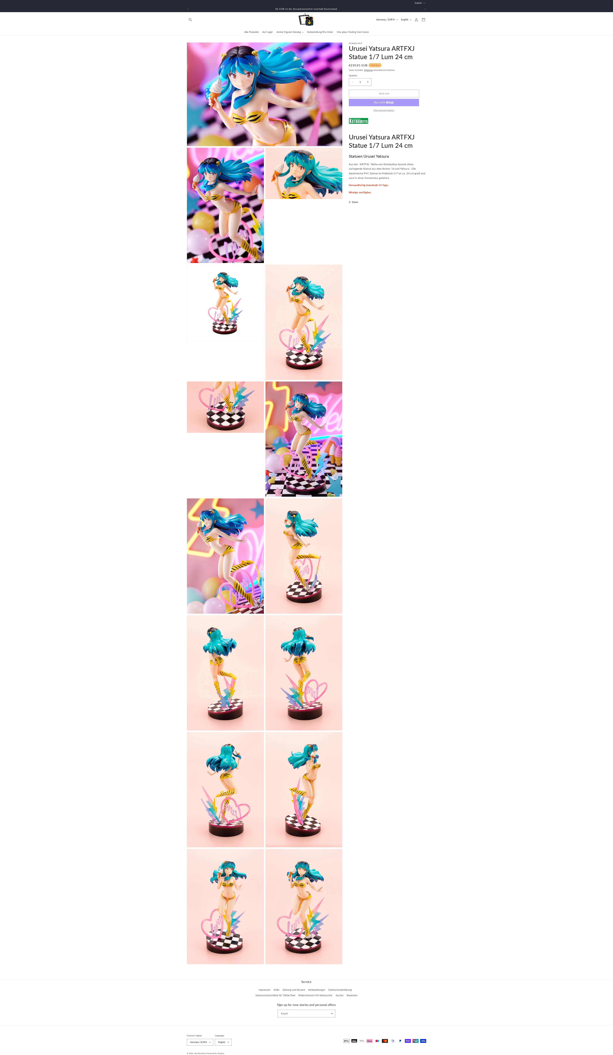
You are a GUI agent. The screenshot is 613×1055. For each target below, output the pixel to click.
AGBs (276, 989)
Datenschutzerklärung (340, 989)
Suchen (340, 995)
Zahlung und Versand (294, 989)
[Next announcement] (425, 9)
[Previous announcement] (187, 9)
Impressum (264, 989)
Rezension (352, 995)
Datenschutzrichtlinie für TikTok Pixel (275, 995)
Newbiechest (200, 1053)
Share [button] (355, 202)
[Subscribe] (331, 1013)
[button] (190, 19)
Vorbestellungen (316, 989)
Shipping (368, 70)
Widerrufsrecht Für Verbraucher (315, 995)
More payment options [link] (384, 110)
